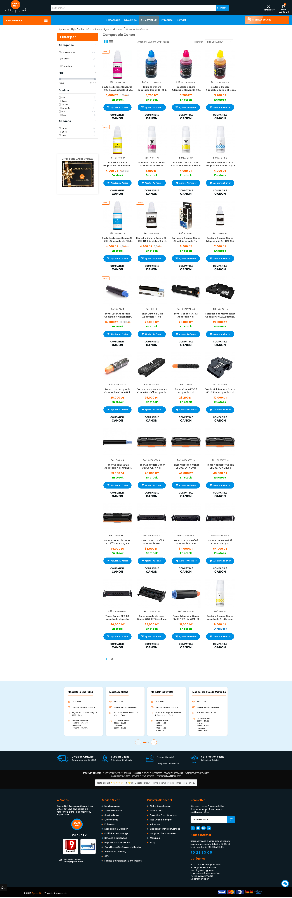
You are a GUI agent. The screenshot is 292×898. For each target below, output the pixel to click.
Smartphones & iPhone (203, 867)
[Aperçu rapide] (120, 64)
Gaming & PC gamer (202, 870)
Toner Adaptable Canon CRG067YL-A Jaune (220, 466)
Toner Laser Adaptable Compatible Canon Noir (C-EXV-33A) (117, 391)
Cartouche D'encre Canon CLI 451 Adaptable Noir (186, 240)
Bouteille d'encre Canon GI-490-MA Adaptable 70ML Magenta (117, 88)
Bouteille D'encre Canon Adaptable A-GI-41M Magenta (151, 164)
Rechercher (222, 8)
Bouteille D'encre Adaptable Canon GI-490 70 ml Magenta (186, 88)
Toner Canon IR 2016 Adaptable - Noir (151, 315)
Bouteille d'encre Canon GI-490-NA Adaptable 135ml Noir (151, 240)
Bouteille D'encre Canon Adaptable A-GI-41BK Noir (220, 240)
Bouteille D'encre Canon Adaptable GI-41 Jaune (220, 617)
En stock (117, 99)
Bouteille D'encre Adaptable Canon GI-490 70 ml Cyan (151, 88)
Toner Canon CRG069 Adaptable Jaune (186, 542)
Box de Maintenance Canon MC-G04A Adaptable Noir (220, 391)
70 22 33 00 (201, 852)
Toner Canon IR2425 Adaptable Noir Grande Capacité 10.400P (117, 466)
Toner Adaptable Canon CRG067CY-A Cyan (186, 466)
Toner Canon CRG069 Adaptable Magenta (117, 617)
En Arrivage (220, 628)
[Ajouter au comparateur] (115, 64)
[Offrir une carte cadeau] (78, 174)
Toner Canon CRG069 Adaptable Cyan (220, 542)
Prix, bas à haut (215, 41)
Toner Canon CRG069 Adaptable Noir (152, 542)
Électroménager (200, 878)
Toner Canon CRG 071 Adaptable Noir (186, 315)
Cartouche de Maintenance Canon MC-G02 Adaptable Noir (220, 315)
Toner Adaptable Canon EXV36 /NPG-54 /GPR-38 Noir (186, 617)
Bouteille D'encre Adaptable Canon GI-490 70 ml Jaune (220, 88)
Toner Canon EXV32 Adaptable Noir (186, 391)
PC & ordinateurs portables (206, 864)
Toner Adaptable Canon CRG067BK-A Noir (151, 466)
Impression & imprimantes (205, 873)
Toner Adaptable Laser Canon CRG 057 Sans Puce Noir (152, 617)
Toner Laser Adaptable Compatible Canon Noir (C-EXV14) (117, 315)
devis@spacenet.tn (73, 861)
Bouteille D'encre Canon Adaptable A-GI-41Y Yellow (186, 164)
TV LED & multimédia (202, 875)
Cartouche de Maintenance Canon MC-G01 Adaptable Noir (152, 391)
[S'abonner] (231, 820)
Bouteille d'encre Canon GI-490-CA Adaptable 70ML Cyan (117, 240)
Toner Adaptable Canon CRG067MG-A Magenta (117, 542)
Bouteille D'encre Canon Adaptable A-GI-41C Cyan (220, 164)
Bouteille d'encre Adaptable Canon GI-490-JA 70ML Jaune (117, 164)
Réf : (112, 82)
